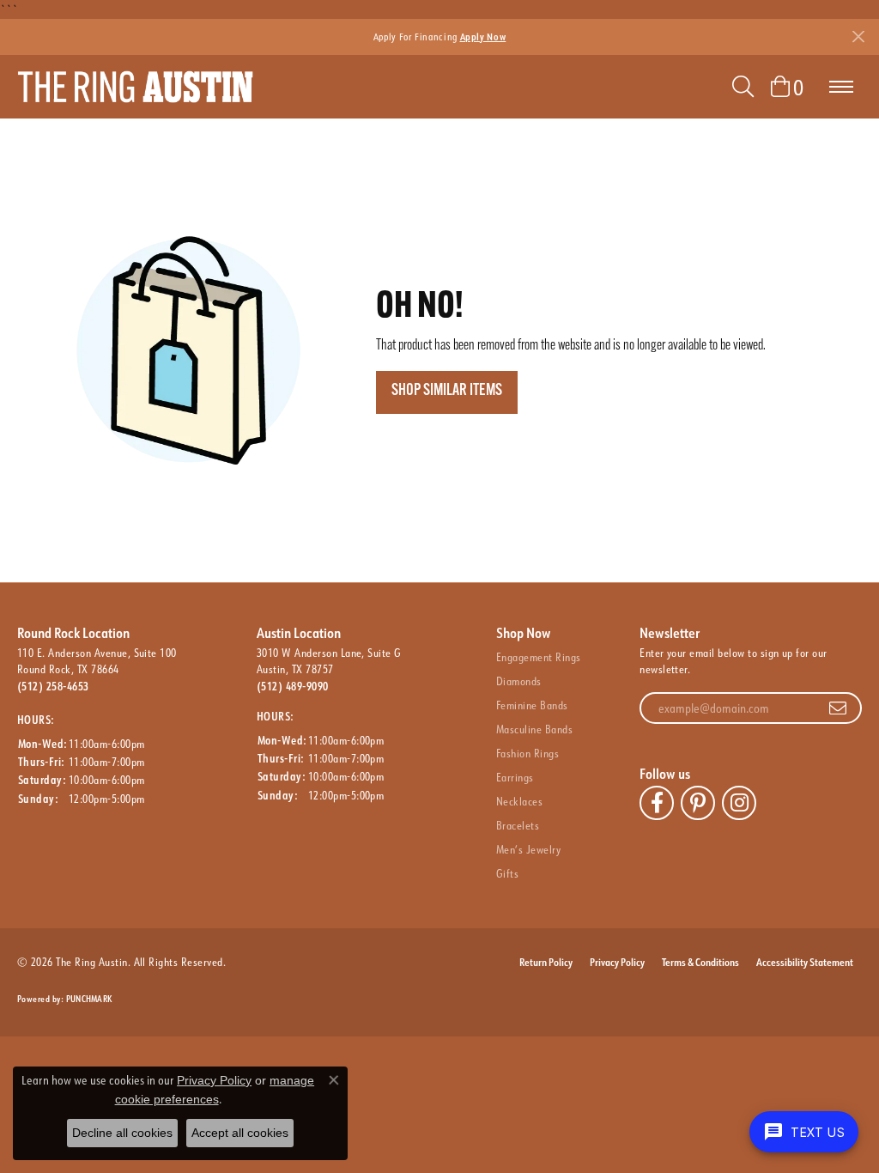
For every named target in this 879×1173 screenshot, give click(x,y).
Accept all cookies (239, 1133)
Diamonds (519, 681)
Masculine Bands (534, 729)
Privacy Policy (617, 962)
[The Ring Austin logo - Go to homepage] (135, 86)
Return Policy (546, 962)
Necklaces (519, 801)
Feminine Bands (532, 705)
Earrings (515, 777)
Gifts (507, 873)
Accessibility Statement (804, 962)
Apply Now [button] (483, 36)
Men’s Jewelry (528, 849)
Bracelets (517, 825)
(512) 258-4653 (53, 686)
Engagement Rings (538, 657)
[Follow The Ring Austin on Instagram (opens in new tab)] (739, 803)
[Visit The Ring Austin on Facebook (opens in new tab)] (657, 803)
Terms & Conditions (700, 962)
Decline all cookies (122, 1133)
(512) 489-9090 (293, 686)
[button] (743, 87)
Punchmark (89, 999)
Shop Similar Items (446, 391)
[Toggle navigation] (841, 87)
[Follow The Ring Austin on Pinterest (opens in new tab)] (698, 803)
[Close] (858, 36)
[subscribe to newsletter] (837, 708)
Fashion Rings (527, 753)
